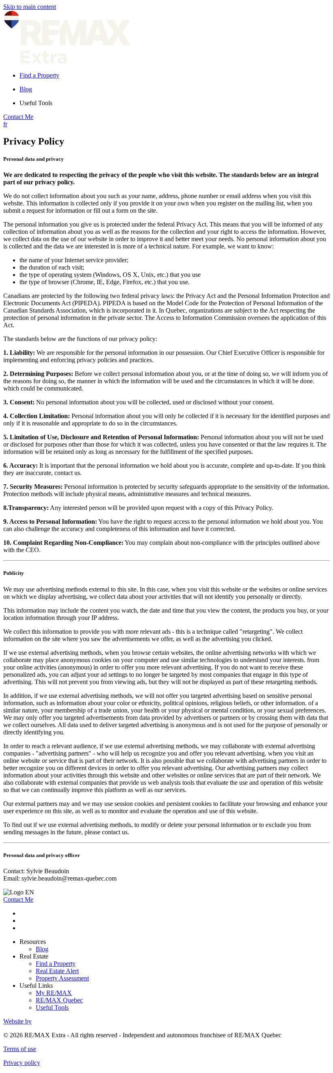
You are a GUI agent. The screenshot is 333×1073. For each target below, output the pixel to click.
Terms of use (19, 1048)
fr (5, 124)
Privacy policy (21, 1062)
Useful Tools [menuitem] (35, 102)
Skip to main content (29, 6)
